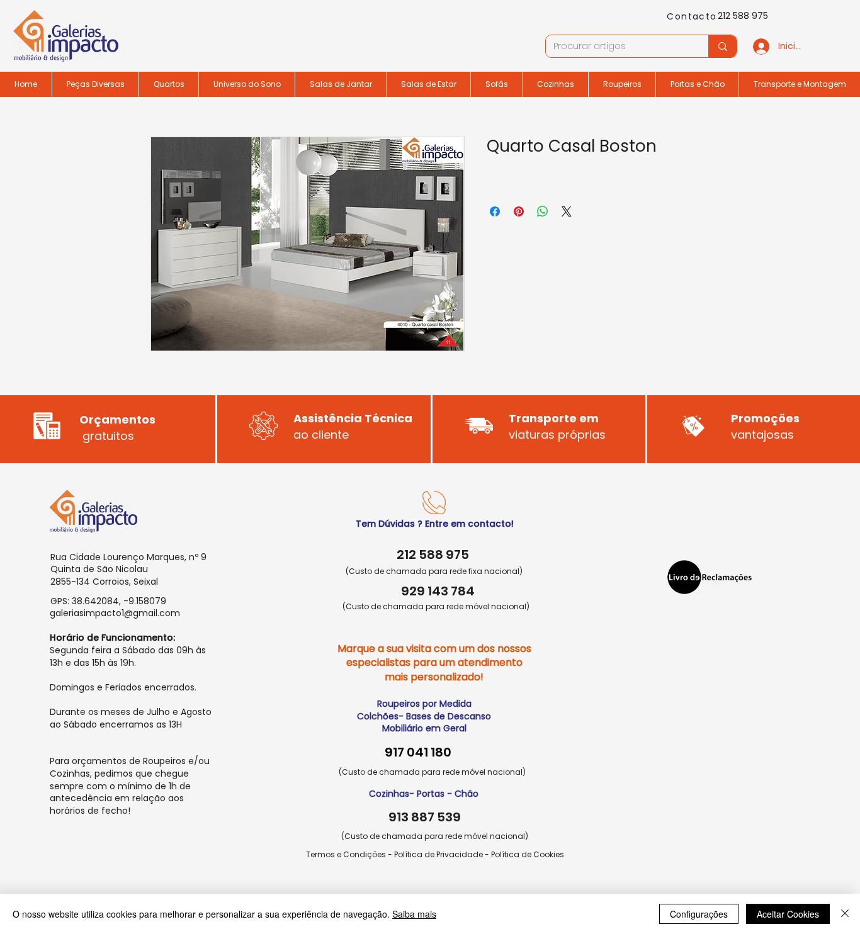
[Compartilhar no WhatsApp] (542, 211)
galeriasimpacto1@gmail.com (115, 613)
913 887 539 (424, 817)
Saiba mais (414, 914)
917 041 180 (418, 752)
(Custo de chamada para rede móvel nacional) (435, 606)
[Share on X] (566, 211)
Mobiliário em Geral (424, 728)
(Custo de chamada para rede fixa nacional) (434, 571)
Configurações (699, 914)
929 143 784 (438, 591)
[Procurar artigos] (722, 46)
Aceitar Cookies (788, 914)
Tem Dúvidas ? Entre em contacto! (435, 523)
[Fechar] (844, 914)
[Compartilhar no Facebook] (494, 211)
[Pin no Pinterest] (518, 211)
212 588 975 (743, 15)
